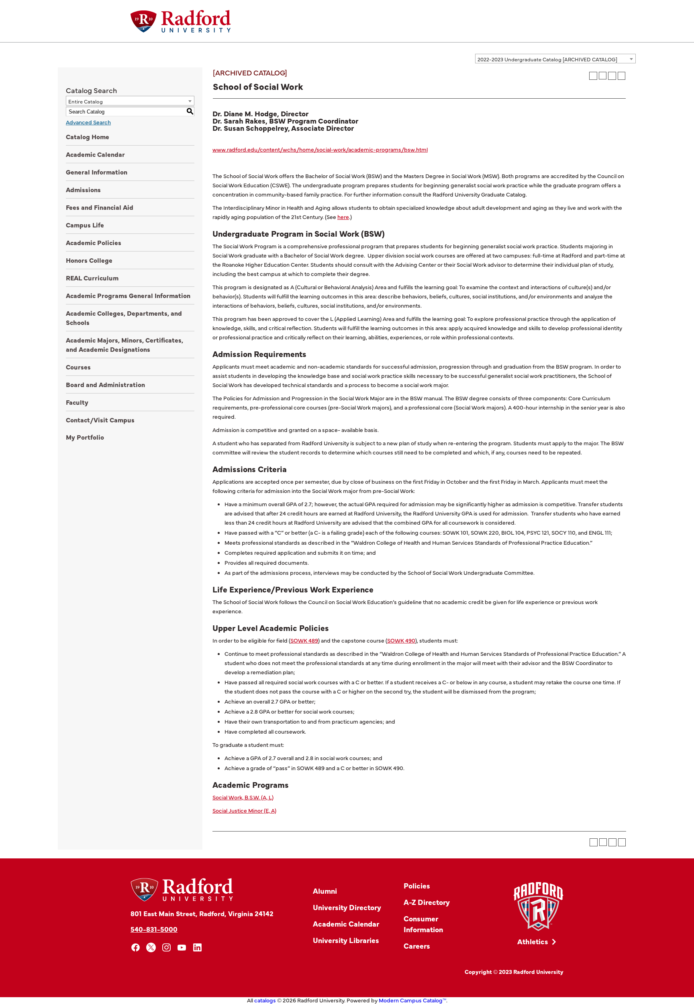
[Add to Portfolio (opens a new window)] (593, 76)
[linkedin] (197, 948)
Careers (417, 946)
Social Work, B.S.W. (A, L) (243, 797)
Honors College (89, 260)
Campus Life (85, 224)
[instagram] (166, 948)
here (343, 217)
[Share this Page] (602, 75)
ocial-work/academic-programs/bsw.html (373, 149)
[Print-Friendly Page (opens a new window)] (612, 76)
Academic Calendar (95, 154)
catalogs (265, 1000)
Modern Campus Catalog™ (412, 1000)
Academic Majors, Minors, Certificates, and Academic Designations (124, 344)
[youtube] (182, 948)
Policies (417, 885)
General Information (96, 171)
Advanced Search (88, 122)
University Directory (347, 907)
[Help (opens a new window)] (622, 76)
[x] (151, 948)
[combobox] (555, 58)
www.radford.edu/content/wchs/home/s (265, 149)
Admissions (83, 189)
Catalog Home (87, 136)
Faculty (77, 402)
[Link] (538, 906)
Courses (78, 366)
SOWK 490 (401, 640)
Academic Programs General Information (128, 295)
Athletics (532, 941)
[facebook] (136, 948)
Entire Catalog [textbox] (85, 101)
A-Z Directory (427, 902)
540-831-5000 (154, 928)
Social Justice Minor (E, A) (244, 810)
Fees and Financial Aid (99, 207)
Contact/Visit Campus (100, 419)
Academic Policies (93, 242)
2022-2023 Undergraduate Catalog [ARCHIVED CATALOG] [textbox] (547, 59)
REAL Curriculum (92, 277)
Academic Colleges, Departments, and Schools (124, 317)
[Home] (181, 21)
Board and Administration (105, 384)
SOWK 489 (304, 640)
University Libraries (346, 940)
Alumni (325, 891)
